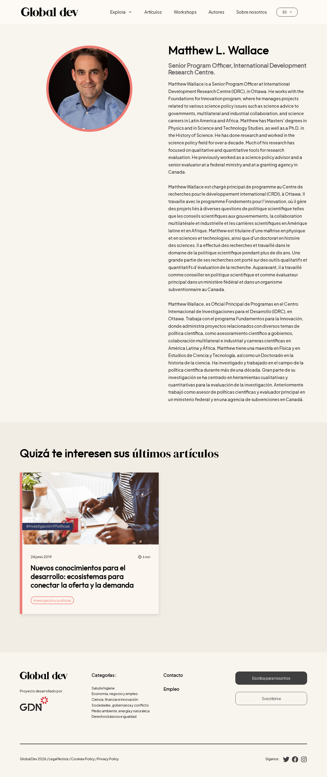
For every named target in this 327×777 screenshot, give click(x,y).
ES (285, 12)
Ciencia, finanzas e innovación (115, 699)
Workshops (185, 12)
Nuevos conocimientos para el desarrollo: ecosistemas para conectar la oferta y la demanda (82, 576)
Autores (216, 12)
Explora (118, 12)
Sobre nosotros (251, 12)
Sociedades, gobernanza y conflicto (120, 705)
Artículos (153, 12)
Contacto (173, 675)
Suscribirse (271, 698)
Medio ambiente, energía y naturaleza (121, 711)
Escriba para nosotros (271, 678)
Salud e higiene (103, 688)
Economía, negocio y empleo (115, 693)
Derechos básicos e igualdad (114, 716)
